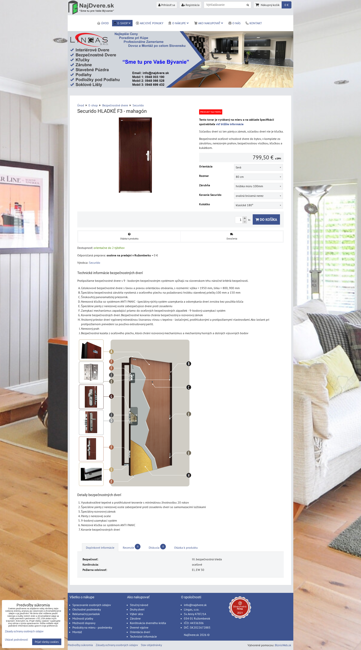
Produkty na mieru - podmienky (92, 627)
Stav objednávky (151, 645)
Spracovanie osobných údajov (91, 605)
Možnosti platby (82, 618)
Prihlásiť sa (167, 5)
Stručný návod (139, 605)
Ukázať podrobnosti (16, 639)
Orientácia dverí (140, 632)
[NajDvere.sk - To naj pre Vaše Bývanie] (180, 86)
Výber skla (136, 614)
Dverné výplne (139, 627)
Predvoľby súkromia (80, 645)
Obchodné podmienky (86, 609)
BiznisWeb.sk (283, 645)
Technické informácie (143, 636)
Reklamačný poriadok (86, 614)
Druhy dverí (137, 609)
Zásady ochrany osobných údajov (117, 645)
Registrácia (192, 5)
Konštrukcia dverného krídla (148, 623)
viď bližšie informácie (229, 124)
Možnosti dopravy (83, 623)
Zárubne (135, 618)
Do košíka (268, 219)
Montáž (77, 632)
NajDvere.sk (191, 635)
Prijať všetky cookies (47, 642)
